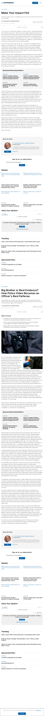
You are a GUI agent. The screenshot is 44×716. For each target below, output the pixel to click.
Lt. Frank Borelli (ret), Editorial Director (10, 21)
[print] (42, 27)
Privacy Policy (38, 710)
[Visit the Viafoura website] (39, 219)
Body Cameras (4, 286)
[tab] (4, 214)
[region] (22, 217)
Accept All (22, 713)
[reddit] (24, 27)
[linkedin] (20, 27)
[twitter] (22, 27)
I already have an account (22, 228)
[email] (26, 27)
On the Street (4, 9)
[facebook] (17, 27)
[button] (2, 3)
